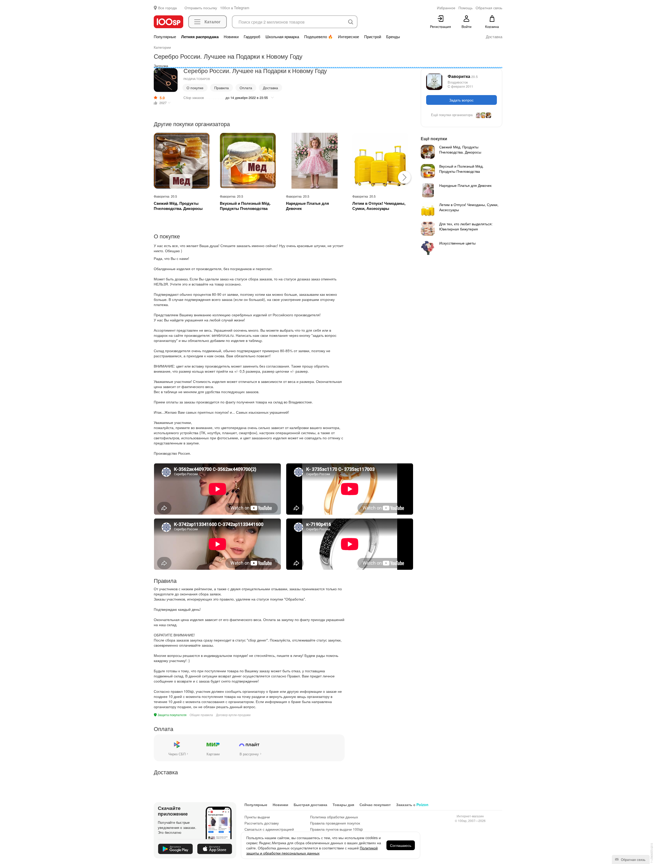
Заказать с (412, 804)
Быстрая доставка (310, 804)
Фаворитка (463, 76)
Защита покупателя (172, 715)
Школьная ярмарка (282, 36)
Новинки (231, 36)
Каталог (212, 22)
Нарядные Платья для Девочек (307, 206)
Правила (221, 87)
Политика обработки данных (334, 816)
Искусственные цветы (457, 243)
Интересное (348, 36)
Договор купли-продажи (233, 715)
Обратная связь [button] (489, 7)
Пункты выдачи (257, 816)
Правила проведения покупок (335, 823)
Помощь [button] (465, 7)
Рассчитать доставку (261, 823)
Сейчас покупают (375, 804)
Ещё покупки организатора (452, 114)
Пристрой (372, 36)
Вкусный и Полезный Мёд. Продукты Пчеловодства (245, 206)
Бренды (393, 36)
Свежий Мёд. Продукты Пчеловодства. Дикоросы (178, 206)
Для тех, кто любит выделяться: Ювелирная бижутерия (466, 226)
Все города (167, 7)
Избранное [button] (446, 7)
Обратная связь (632, 859)
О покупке (195, 87)
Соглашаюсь (400, 845)
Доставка (494, 36)
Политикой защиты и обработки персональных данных (312, 850)
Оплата (246, 87)
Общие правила (201, 715)
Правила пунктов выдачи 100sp (336, 829)
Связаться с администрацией (269, 829)
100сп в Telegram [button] (234, 7)
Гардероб (252, 36)
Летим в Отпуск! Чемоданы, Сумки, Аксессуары (378, 206)
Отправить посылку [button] (200, 7)
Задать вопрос (461, 100)
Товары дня (343, 804)
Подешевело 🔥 (318, 36)
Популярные (165, 36)
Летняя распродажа (200, 36)
